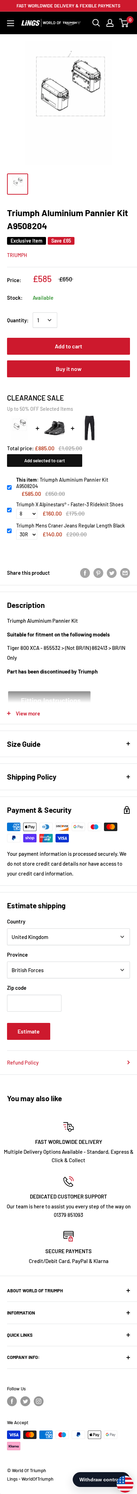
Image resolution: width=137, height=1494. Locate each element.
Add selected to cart (44, 460)
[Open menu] (10, 23)
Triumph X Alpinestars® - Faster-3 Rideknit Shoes (69, 504)
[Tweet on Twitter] (112, 572)
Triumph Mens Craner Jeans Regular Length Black (70, 526)
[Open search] (96, 23)
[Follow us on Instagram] (39, 1401)
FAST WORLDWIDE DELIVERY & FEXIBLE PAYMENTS (68, 5)
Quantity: (17, 320)
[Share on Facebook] (85, 572)
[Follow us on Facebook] (12, 1401)
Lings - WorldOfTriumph (30, 1479)
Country (16, 921)
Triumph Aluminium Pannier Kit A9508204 (62, 483)
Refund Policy (23, 1062)
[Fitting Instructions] (68, 701)
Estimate (29, 1031)
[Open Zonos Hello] (121, 1481)
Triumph (17, 255)
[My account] (109, 23)
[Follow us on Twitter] (25, 1401)
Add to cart (68, 346)
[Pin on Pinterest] (98, 572)
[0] (124, 23)
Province (17, 954)
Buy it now (68, 368)
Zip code (16, 987)
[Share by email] (125, 572)
